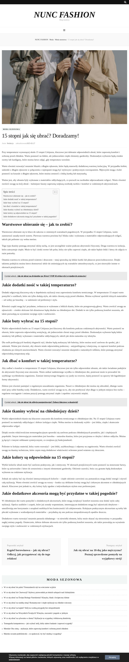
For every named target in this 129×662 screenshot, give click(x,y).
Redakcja (10, 143)
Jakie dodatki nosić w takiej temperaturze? (20, 199)
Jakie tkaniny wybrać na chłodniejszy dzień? (21, 210)
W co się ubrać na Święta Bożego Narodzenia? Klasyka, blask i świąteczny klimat (36, 598)
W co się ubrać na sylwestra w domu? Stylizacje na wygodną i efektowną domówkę (37, 618)
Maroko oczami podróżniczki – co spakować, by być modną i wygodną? (33, 634)
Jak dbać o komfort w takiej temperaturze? (20, 206)
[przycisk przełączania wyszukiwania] (125, 2)
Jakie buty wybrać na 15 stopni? (16, 203)
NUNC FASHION (64, 14)
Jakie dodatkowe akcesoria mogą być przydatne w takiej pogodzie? (30, 216)
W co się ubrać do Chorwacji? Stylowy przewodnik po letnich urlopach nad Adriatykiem (39, 592)
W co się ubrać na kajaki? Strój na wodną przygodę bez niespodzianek (32, 608)
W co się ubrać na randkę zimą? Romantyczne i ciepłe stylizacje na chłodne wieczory (38, 603)
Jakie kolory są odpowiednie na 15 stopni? (20, 213)
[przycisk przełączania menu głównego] (64, 30)
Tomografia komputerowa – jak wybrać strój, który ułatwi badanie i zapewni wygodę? (38, 623)
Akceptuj (112, 657)
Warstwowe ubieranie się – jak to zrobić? (19, 196)
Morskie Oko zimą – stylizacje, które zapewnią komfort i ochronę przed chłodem (36, 629)
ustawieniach (14, 659)
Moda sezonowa (11, 129)
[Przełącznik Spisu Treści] (54, 192)
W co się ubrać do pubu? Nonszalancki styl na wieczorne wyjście (30, 587)
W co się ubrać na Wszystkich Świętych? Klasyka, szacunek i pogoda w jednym (36, 613)
